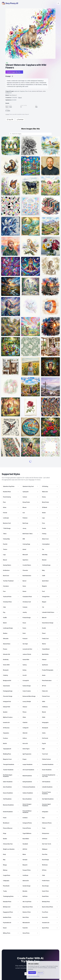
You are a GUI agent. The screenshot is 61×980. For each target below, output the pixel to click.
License (7, 114)
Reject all (40, 972)
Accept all (32, 972)
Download (20, 119)
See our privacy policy (33, 976)
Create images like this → (14, 72)
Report (20, 97)
